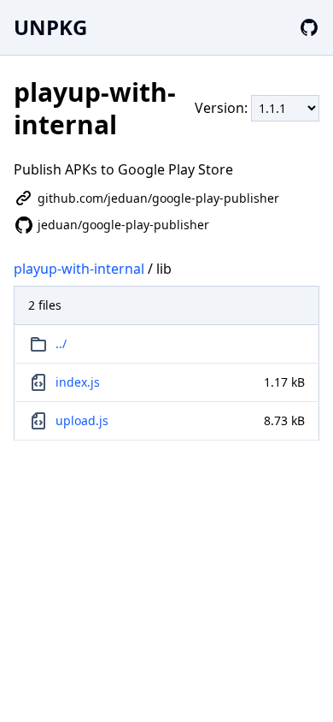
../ (61, 343)
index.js (78, 382)
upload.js (82, 420)
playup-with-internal (79, 268)
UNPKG (50, 27)
